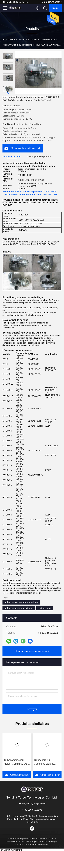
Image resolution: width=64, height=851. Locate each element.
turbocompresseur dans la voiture (21, 602)
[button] (8, 93)
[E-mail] (30, 641)
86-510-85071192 (53, 2)
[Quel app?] (23, 641)
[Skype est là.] (16, 641)
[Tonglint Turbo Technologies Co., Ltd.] (15, 8)
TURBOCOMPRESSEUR (43, 39)
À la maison (8, 39)
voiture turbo (45, 608)
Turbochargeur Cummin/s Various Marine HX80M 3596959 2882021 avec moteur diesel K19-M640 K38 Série (47, 762)
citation (55, 8)
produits (23, 39)
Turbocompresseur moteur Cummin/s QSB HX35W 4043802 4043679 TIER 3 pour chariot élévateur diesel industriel (16, 762)
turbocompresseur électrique (19, 608)
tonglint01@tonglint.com (17, 2)
